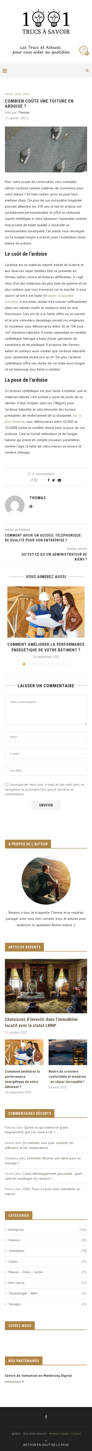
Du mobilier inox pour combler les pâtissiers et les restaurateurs (39, 1145)
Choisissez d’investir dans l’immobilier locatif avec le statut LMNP (41, 1022)
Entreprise (48, 1229)
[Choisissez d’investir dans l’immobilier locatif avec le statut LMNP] (46, 986)
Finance (48, 1240)
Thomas (24, 112)
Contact (76, 1433)
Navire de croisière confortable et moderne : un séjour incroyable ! (67, 1076)
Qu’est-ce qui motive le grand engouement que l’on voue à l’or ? (36, 1129)
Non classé (48, 1283)
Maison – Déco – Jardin (48, 1272)
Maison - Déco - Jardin (17, 94)
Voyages (48, 1304)
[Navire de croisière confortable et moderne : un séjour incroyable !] (68, 1052)
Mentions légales (59, 1433)
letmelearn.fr (14, 1381)
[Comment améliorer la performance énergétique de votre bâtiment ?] (46, 612)
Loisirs (48, 1261)
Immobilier (48, 1251)
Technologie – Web (48, 1293)
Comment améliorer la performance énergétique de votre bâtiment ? (22, 1079)
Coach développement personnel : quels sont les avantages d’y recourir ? (44, 1176)
